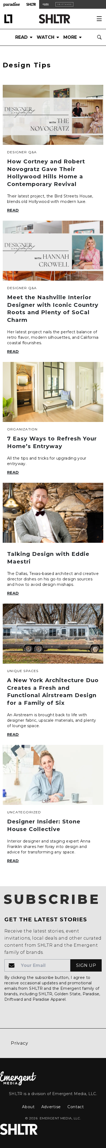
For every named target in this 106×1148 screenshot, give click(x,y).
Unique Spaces (23, 671)
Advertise (51, 1106)
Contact (75, 1106)
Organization (22, 429)
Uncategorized (24, 812)
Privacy (19, 1043)
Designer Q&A (22, 152)
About (28, 1106)
